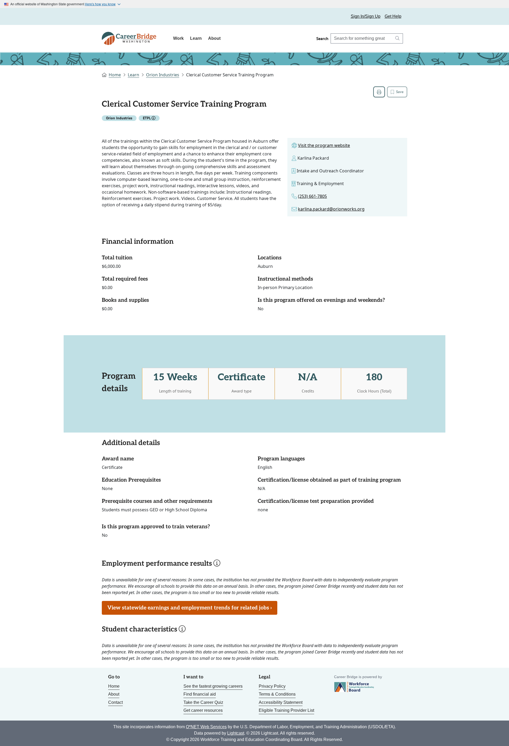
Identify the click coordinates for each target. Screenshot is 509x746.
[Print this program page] (379, 91)
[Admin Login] (112, 16)
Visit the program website (324, 145)
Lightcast (235, 733)
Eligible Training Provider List (286, 710)
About (214, 38)
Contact (115, 702)
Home (115, 75)
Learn (196, 38)
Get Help (393, 16)
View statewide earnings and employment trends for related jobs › (189, 608)
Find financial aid (199, 694)
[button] (153, 118)
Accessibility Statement (280, 702)
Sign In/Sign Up (365, 16)
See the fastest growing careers (213, 686)
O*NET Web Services (206, 727)
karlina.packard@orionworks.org (331, 209)
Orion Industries (162, 75)
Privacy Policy (272, 686)
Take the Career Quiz (203, 702)
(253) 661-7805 (312, 196)
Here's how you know (100, 4)
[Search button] (397, 38)
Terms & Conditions (277, 694)
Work (178, 38)
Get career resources (203, 710)
